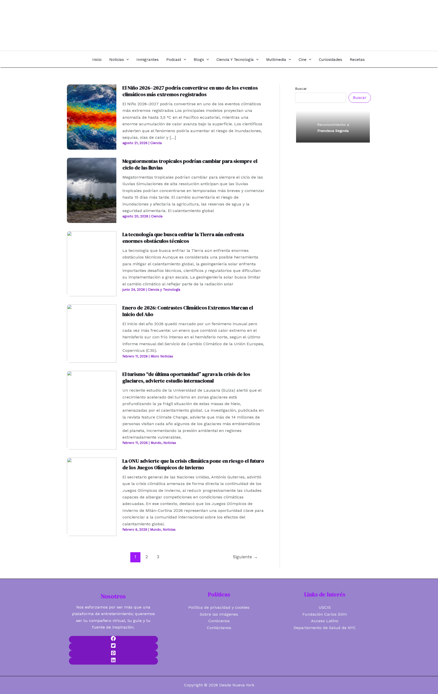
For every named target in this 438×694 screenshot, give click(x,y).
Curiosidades (330, 59)
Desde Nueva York (100, 22)
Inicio (97, 59)
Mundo (156, 443)
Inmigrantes (147, 59)
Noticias (116, 59)
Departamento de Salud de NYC (325, 627)
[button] (126, 59)
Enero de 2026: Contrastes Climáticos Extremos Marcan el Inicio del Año (187, 311)
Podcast (173, 59)
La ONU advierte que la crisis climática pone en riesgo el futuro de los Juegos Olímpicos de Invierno (193, 464)
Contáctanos (219, 627)
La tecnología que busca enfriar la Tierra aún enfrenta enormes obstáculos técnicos (183, 238)
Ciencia (156, 143)
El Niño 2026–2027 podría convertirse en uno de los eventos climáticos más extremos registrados (190, 91)
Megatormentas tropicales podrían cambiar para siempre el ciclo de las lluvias (189, 164)
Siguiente (245, 556)
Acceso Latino (324, 620)
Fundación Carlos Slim (324, 614)
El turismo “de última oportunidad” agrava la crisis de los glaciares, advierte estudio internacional (186, 377)
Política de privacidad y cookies (218, 607)
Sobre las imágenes (219, 614)
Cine (302, 59)
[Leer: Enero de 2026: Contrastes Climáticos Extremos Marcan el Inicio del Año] (91, 333)
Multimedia (276, 59)
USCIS (325, 607)
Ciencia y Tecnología (235, 59)
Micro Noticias (162, 356)
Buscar (301, 88)
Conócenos (219, 620)
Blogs (199, 59)
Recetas (357, 59)
